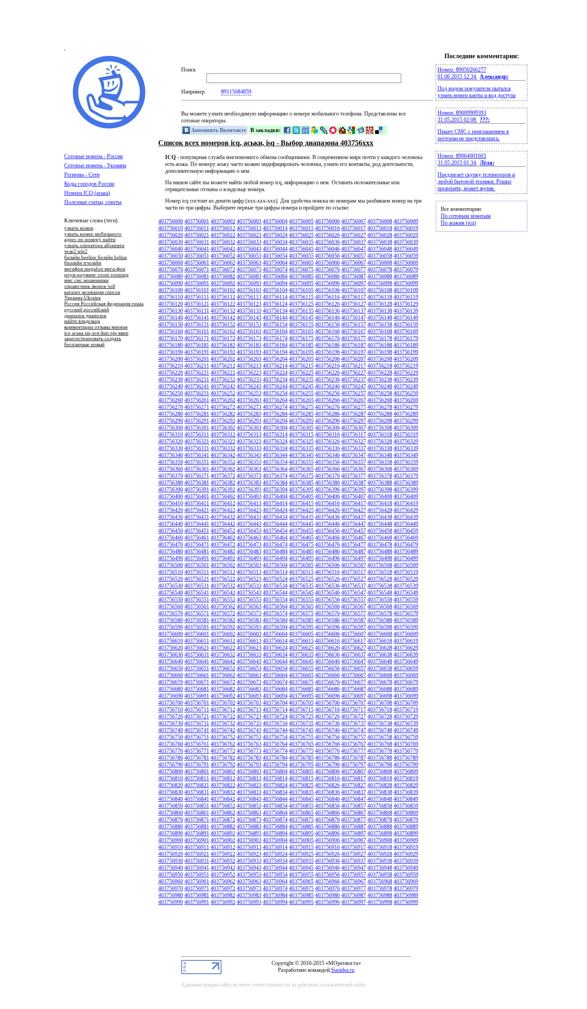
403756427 (353, 510)
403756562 (222, 606)
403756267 (353, 400)
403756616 (327, 641)
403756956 (327, 874)
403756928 (379, 854)
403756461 (196, 538)
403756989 (405, 895)
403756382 (222, 483)
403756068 (379, 262)
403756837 (353, 792)
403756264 (275, 400)
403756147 (353, 317)
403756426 (327, 510)
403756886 (327, 826)
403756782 (222, 758)
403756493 (249, 558)
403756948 (379, 868)
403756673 (249, 682)
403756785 (301, 758)
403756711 (196, 709)
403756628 (379, 648)
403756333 (249, 448)
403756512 (222, 572)
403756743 (249, 730)
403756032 (222, 242)
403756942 (222, 868)
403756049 (405, 249)
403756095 (301, 283)
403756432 (222, 517)
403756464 (275, 538)
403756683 (249, 689)
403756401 (196, 496)
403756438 (379, 517)
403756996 (327, 902)
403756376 (327, 476)
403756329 (405, 441)
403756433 (249, 517)
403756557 (353, 599)
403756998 (379, 902)
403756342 (222, 455)
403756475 (301, 544)
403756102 (222, 290)
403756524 (275, 579)
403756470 (170, 544)
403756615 (301, 641)
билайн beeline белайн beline (95, 257)
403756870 (170, 819)
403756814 (275, 778)
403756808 (379, 771)
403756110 (170, 297)
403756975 (301, 888)
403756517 (353, 572)
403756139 (405, 311)
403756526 (327, 579)
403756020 (170, 235)
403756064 (275, 262)
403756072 (222, 269)
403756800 (170, 771)
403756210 (170, 366)
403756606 (327, 634)
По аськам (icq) (458, 223)
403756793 (249, 764)
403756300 (170, 428)
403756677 (353, 682)
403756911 (196, 847)
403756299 (405, 421)
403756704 (275, 703)
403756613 (249, 641)
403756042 (222, 249)
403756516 (327, 572)
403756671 (196, 682)
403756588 (379, 620)
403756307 (353, 428)
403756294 (275, 421)
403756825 (301, 785)
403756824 (275, 785)
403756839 (405, 792)
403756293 (249, 421)
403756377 (353, 476)
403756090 (170, 283)
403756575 (301, 613)
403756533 (249, 586)
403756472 (222, 544)
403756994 (275, 902)
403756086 (327, 276)
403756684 (275, 689)
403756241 (196, 386)
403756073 (249, 269)
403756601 (196, 634)
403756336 (327, 448)
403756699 (405, 696)
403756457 (353, 531)
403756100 (170, 290)
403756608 (379, 634)
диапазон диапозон (85, 316)
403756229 (405, 372)
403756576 (327, 613)
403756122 (222, 304)
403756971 (196, 888)
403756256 (327, 393)
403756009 (405, 221)
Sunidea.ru (342, 970)
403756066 (327, 262)
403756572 (222, 613)
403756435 (301, 517)
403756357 (353, 462)
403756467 (353, 538)
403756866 (327, 813)
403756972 (222, 888)
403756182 (222, 345)
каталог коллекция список (92, 292)
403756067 (353, 262)
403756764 (275, 744)
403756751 (196, 737)
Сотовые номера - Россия (93, 156)
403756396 (327, 489)
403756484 (275, 551)
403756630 (170, 654)
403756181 (196, 345)
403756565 (301, 606)
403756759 (405, 737)
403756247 (353, 386)
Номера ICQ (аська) (87, 193)
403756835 (301, 792)
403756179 (405, 338)
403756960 (170, 881)
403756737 (353, 723)
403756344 (275, 455)
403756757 (353, 737)
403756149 (405, 317)
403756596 (327, 627)
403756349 (405, 455)
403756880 (170, 826)
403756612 (222, 641)
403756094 (275, 283)
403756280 (170, 414)
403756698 (379, 696)
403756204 (275, 359)
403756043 (249, 249)
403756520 (170, 579)
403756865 (301, 813)
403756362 (222, 469)
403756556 (327, 599)
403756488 (379, 551)
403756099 (405, 283)
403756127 (353, 304)
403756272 (222, 407)
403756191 (196, 352)
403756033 (249, 242)
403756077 (353, 269)
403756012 (222, 228)
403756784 (275, 758)
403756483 (249, 551)
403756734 (275, 723)
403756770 (170, 751)
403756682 (222, 689)
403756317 (353, 434)
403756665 (301, 675)
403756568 (379, 606)
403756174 (275, 338)
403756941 (196, 868)
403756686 (327, 689)
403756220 (170, 372)
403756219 (405, 366)
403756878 (379, 819)
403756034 (275, 242)
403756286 (327, 414)
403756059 (405, 256)
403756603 (249, 634)
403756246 (327, 386)
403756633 (249, 654)
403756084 (275, 276)
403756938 (379, 861)
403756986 (327, 895)
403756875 (301, 819)
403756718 (379, 709)
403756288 (379, 414)
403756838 (379, 792)
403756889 (405, 826)
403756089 (405, 276)
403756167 (353, 331)
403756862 (222, 813)
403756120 (170, 304)
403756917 (353, 847)
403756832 (222, 792)
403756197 (353, 352)
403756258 (379, 393)
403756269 (405, 400)
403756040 (170, 249)
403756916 (327, 847)
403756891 (196, 833)
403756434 (275, 517)
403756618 (379, 641)
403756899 (405, 833)
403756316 (327, 434)
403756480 (170, 551)
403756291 (196, 421)
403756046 (327, 249)
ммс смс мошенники (86, 280)
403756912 (222, 847)
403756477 (353, 544)
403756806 (327, 771)
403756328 (379, 441)
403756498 (379, 558)
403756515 (301, 572)
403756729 (405, 716)
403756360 (170, 469)
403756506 (327, 565)
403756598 (379, 627)
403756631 (196, 654)
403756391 (196, 489)
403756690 (170, 696)
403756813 (249, 778)
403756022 (222, 235)
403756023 (249, 235)
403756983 (249, 895)
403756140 (170, 317)
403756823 (249, 785)
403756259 (405, 393)
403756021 (196, 235)
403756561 (196, 606)
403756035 (301, 242)
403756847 (353, 799)
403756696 (327, 696)
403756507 (353, 565)
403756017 (353, 228)
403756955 (301, 874)
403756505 (301, 565)
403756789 (405, 758)
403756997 (353, 902)
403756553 (249, 599)
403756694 (275, 696)
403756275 (301, 407)
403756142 (222, 317)
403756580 (170, 620)
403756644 (275, 661)
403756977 (353, 888)
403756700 (170, 703)
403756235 (301, 379)
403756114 (275, 297)
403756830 (170, 792)
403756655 (301, 668)
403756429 (405, 510)
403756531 (196, 586)
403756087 (353, 276)
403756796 (327, 764)
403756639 (405, 654)
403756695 (301, 696)
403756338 (379, 448)
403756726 (327, 716)
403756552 (222, 599)
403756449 (405, 524)
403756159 (405, 324)
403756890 (170, 833)
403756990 (170, 902)
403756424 (275, 510)
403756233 (249, 379)
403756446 (327, 524)
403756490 (170, 558)
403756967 (353, 881)
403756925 (301, 854)
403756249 (405, 386)
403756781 (196, 758)
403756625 (301, 648)
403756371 (196, 476)
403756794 (275, 764)
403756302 (222, 428)
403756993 (249, 902)
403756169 (405, 331)
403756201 (196, 359)
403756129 (405, 304)
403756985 (301, 895)
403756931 (196, 861)
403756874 (275, 819)
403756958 (379, 874)
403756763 (249, 744)
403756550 (170, 599)
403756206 (327, 359)
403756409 (405, 496)
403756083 (249, 276)
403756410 (170, 503)
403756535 (301, 586)
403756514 (275, 572)
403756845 (301, 799)
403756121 (196, 304)
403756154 (275, 324)
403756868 (379, 813)
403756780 (170, 758)
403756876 (327, 819)
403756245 (301, 386)
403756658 (379, 668)
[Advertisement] (293, 29)
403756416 (327, 503)
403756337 (353, 448)
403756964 (275, 881)
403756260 (170, 400)
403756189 (405, 345)
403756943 (249, 868)
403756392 (222, 489)
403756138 (379, 311)
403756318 (379, 434)
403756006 (327, 221)
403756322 (222, 441)
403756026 (327, 235)
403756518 (379, 572)
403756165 (301, 331)
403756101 (196, 290)
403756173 (249, 338)
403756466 (327, 538)
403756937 (353, 861)
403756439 (405, 517)
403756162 (222, 331)
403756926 (327, 854)
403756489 (405, 551)
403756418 (379, 503)
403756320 (170, 441)
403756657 (353, 668)
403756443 (249, 524)
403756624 (275, 648)
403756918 (379, 847)
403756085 (301, 276)
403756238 (379, 379)
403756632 (222, 654)
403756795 (301, 764)
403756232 (222, 379)
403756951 (196, 874)
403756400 (170, 496)
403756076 (327, 269)
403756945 (301, 868)
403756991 (196, 902)
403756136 (327, 311)
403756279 (405, 407)
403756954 (275, 874)
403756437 (353, 517)
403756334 (275, 448)
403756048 (379, 249)
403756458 (379, 531)
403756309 (405, 428)
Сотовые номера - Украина (95, 165)
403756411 (196, 503)
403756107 (353, 290)
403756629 (405, 648)
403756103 (249, 290)
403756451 (196, 531)
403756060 (170, 262)
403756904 (275, 840)
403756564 (275, 606)
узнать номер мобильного (93, 234)
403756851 (196, 806)
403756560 (170, 606)
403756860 (170, 813)
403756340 (170, 455)
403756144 (275, 317)
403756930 (170, 861)
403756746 (327, 730)
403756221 (196, 372)
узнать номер (79, 228)
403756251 (196, 393)
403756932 (222, 861)
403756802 (222, 771)
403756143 (249, 317)
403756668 (379, 675)
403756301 (196, 428)
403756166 (327, 331)
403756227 (353, 372)
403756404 (275, 496)
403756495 (301, 558)
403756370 (170, 476)
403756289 (405, 414)
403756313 (249, 434)
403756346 (327, 455)
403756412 (222, 503)
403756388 (379, 483)
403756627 (353, 648)
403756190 (170, 352)
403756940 (170, 868)
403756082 (222, 276)
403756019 (405, 228)
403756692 (222, 696)
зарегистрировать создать (92, 339)
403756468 (379, 538)
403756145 (301, 317)
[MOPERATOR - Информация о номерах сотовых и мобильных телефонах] (110, 128)
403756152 (222, 324)
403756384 (275, 483)
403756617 (353, 641)
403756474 (275, 544)
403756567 (353, 606)
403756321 (196, 441)
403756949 (405, 868)
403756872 (222, 819)
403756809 (405, 771)
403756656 (327, 668)
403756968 (379, 881)
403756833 (249, 792)
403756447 (353, 524)
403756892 (222, 833)
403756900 (170, 840)
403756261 (196, 400)
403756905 (301, 840)
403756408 (379, 496)
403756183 (249, 345)
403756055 (301, 256)
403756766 (327, 744)
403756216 (327, 366)
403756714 (275, 709)
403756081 (196, 276)
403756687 (353, 689)
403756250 (170, 393)
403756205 (301, 359)
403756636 (327, 654)
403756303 (249, 428)
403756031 (196, 242)
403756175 (301, 338)
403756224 (275, 372)
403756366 (327, 469)
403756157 (353, 324)
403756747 (353, 730)
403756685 (301, 689)
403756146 (327, 317)
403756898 (379, 833)
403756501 (196, 565)
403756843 (249, 799)
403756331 (196, 448)
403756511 (196, 572)
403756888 (379, 826)
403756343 (249, 455)
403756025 (301, 235)
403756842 (222, 799)
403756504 (275, 565)
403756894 (275, 833)
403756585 (301, 620)
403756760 (170, 744)
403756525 (301, 579)
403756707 (353, 703)
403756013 (249, 228)
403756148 (379, 317)
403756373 (249, 476)
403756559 (405, 599)
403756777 (353, 751)
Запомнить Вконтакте (218, 130)
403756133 (249, 311)
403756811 (196, 778)
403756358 (379, 462)
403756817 (353, 778)
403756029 (405, 235)
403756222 (222, 372)
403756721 (196, 716)
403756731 (196, 723)
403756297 (353, 421)
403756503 (249, 565)
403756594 (275, 627)
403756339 (405, 448)
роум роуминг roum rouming (96, 275)
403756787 (353, 758)
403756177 (353, 338)
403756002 (222, 221)
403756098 (379, 283)
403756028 (379, 235)
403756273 (249, 407)
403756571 (196, 613)
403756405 (301, 496)
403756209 (405, 359)
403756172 (222, 338)
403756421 (196, 510)
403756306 (327, 428)
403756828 (379, 785)
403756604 (275, 634)
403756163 (249, 331)
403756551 (196, 599)
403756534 (275, 586)
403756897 (353, 833)
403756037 (353, 242)
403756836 (327, 792)
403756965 (301, 881)
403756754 (275, 737)
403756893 (249, 833)
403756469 (405, 538)
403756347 (353, 455)
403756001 (196, 221)
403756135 (301, 311)
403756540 (170, 593)
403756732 (222, 723)
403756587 (353, 620)
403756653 (249, 668)
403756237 (353, 379)
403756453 (249, 531)
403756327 (353, 441)
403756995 (301, 902)
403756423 (249, 510)
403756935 (301, 861)
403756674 (275, 682)
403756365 (301, 469)
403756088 (379, 276)
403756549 (405, 593)
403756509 (405, 565)
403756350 (170, 462)
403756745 (301, 730)
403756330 (170, 448)
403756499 (405, 558)
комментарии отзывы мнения (95, 327)
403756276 (327, 407)
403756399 (405, 489)
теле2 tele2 (76, 252)
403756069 (405, 262)
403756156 (327, 324)
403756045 (301, 249)
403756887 (353, 826)
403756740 (170, 730)
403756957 (353, 874)
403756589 (405, 620)
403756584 (275, 620)
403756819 (405, 778)
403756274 (275, 407)
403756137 (353, 311)
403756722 (222, 716)
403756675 (301, 682)
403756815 (301, 778)
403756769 (405, 744)
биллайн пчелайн (82, 263)
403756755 (301, 737)
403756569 (405, 606)
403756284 (275, 414)
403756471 (196, 544)
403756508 (379, 565)
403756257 (353, 393)
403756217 (353, 366)
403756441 (196, 524)
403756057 (353, 256)
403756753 (249, 737)
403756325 (301, 441)
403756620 (170, 648)
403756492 (222, 558)
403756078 (379, 269)
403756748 (379, 730)
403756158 (379, 324)
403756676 (327, 682)
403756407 (353, 496)
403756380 (170, 483)
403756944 (275, 868)
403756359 (405, 462)
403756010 (170, 228)
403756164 (275, 331)
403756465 (301, 538)
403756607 (353, 634)
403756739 (405, 723)
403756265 (301, 400)
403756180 (170, 345)
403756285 (301, 414)
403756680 (170, 689)
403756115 (301, 297)
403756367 (353, 469)
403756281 (196, 414)
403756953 (249, 874)
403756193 (249, 352)
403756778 (379, 751)
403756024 (275, 235)
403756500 (170, 565)
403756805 (301, 771)
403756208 (379, 359)
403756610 (170, 641)
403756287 (353, 414)
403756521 (196, 579)
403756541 (196, 593)
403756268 (379, 400)
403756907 (353, 840)
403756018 (379, 228)
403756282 (222, 414)
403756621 (196, 648)
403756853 (249, 806)
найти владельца (82, 321)
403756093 (249, 283)
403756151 (196, 324)
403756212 (222, 366)
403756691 (196, 696)
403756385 (301, 483)
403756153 (249, 324)
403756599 (405, 627)
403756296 (327, 421)
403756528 (379, 579)
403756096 (327, 283)
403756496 (327, 558)
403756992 (222, 902)
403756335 (301, 448)
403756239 (405, 379)
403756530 (170, 586)
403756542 (222, 593)
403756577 (353, 613)
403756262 (222, 400)
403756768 (379, 744)
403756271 (196, 407)
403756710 (170, 709)
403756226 (327, 372)
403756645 (301, 661)
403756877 (353, 819)
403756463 (249, 538)
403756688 (379, 689)
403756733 (249, 723)
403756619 (405, 641)
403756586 (327, 620)
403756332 (222, 448)
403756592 (222, 627)
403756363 (249, 469)
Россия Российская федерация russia (104, 304)
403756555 (301, 599)
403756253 (249, 393)
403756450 (170, 531)
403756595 (301, 627)
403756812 (222, 778)
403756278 (379, 407)
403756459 (405, 531)
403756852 (222, 806)
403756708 (379, 703)
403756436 (327, 517)
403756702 (222, 703)
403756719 (405, 709)
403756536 (327, 586)
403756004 (275, 221)
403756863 (249, 813)
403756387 (353, 483)
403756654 (275, 668)
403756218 (379, 366)
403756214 (275, 366)
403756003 (249, 221)
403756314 (275, 434)
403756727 (353, 716)
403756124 (275, 304)
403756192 (222, 352)
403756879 (405, 819)
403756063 (249, 262)
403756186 (327, 345)
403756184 (275, 345)
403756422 (222, 510)
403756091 (196, 283)
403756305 (301, 428)
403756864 (275, 813)
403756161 (196, 331)
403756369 (405, 469)
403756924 (275, 854)
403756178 (379, 338)
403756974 (275, 888)
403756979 (405, 888)
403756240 (170, 386)
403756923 (249, 854)
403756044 (275, 249)
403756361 (196, 469)
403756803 (249, 771)
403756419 (405, 503)
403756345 (301, 455)
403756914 (275, 847)
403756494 (275, 558)
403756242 (222, 386)
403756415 (301, 503)
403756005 (301, 221)
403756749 (405, 730)
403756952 (222, 874)
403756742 (222, 730)
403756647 (353, 661)
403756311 (196, 434)
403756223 (249, 372)
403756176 (327, 338)
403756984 (275, 895)
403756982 (222, 895)
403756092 (222, 283)
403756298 (379, 421)
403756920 (170, 854)
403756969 (405, 881)
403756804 (275, 771)
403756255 (301, 393)
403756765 (301, 744)
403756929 (405, 854)
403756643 (249, 661)
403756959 (405, 874)
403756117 (353, 297)
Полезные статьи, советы (93, 202)
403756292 (222, 421)
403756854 (275, 806)
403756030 (170, 242)
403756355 (301, 462)
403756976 (327, 888)
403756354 (275, 462)
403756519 (405, 572)
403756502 (222, 565)
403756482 (222, 551)
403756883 (249, 826)
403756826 (327, 785)
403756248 (379, 386)
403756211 (196, 366)
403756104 (275, 290)
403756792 (222, 764)
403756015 (301, 228)
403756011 (196, 228)
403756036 (327, 242)
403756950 (170, 874)
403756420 (170, 510)
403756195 (301, 352)
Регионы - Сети (82, 174)
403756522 (222, 579)
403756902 (222, 840)
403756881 (196, 826)
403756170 (170, 338)
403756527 (353, 579)
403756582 (222, 620)
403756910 (170, 847)
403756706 (327, 703)
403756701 (196, 703)
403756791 (196, 764)
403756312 (222, 434)
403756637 (353, 654)
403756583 (249, 620)
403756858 (379, 806)
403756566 (327, 606)
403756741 (196, 730)
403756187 (353, 345)
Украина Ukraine (82, 298)
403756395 (301, 489)
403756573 (249, 613)
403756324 (275, 441)
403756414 (275, 503)
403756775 (301, 751)
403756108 (379, 290)
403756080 (170, 276)
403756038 (379, 242)
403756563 (249, 606)
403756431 (196, 517)
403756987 (353, 895)
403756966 (327, 881)
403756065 (301, 262)
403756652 (222, 668)
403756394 (275, 489)
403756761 (196, 744)
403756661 (196, 675)
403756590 (170, 627)
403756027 (353, 235)
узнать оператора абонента (94, 246)
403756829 (405, 785)
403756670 (170, 682)
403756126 (327, 304)
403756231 (196, 379)
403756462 (222, 538)
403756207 (353, 359)
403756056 (327, 256)
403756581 (196, 620)
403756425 (301, 510)
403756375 (301, 476)
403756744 (275, 730)
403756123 (249, 304)
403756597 (353, 627)
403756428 (379, 510)
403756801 (196, 771)
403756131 (196, 311)
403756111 (196, 297)
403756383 (249, 483)
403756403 (249, 496)
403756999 (405, 902)
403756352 (222, 462)
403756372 (222, 476)
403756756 (327, 737)
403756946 (327, 868)
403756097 (353, 283)
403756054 (275, 256)
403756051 (196, 256)
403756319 (405, 434)
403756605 (301, 634)
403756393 (249, 489)
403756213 (249, 366)
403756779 (405, 751)
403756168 (379, 331)
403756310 (170, 434)
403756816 (327, 778)
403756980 (170, 895)
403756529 (405, 579)
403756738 (379, 723)
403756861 (196, 813)
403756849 (405, 799)
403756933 (249, 861)
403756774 (275, 751)
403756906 (327, 840)
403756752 (222, 737)
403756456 (327, 531)
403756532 (222, 586)
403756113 (249, 297)
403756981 (196, 895)
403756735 (301, 723)
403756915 (301, 847)
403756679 (405, 682)
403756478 (379, 544)
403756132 (222, 311)
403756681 (196, 689)
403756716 (327, 709)
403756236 (327, 379)
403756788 (379, 758)
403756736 (327, 723)
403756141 (196, 317)
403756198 (379, 352)
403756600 (170, 634)
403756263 (249, 400)
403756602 (222, 634)
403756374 (275, 476)
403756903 (249, 840)
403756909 (405, 840)
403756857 (353, 806)
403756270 (170, 407)
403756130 (170, 311)
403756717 (353, 709)
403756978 (379, 888)
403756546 (327, 593)
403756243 (249, 386)
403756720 (170, 716)
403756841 (196, 799)
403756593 (249, 627)
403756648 (379, 661)
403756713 (249, 709)
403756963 (249, 881)
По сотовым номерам (466, 216)
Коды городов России (89, 184)
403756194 (275, 352)
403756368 (379, 469)
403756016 (327, 228)
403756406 (327, 496)
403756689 (405, 689)
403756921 (196, 854)
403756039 (405, 242)
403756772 (222, 751)
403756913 (249, 847)
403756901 (196, 840)
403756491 (196, 558)
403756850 (170, 806)
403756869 (405, 813)
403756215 (301, 366)
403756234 (275, 379)
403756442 (222, 524)
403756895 (301, 833)
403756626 (327, 648)
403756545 (301, 593)
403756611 (196, 641)
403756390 (170, 489)
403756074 (275, 269)
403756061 (196, 262)
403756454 (275, 531)
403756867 (353, 813)
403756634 (275, 654)
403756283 (249, 414)
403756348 (379, 455)
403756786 (327, 758)
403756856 (327, 806)
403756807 (353, 771)
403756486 (327, 551)
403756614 (275, 641)
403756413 (249, 503)
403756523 (249, 579)
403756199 (405, 352)
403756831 (196, 792)
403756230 (170, 379)
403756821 (196, 785)
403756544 (275, 593)
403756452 (222, 531)
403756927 (353, 854)
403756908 (379, 840)
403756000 (170, 221)
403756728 (379, 716)
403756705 (301, 703)
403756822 (222, 785)
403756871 (196, 819)
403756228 (379, 372)
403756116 (327, 297)
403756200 (170, 359)
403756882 (222, 826)
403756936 (327, 861)
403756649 (405, 661)
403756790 (170, 764)
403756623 (249, 648)
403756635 (301, 654)
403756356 (327, 462)
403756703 (249, 703)
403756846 (327, 799)
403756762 (222, 744)
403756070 (170, 269)
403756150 (170, 324)
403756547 (353, 593)
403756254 (275, 393)
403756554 (275, 599)
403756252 (222, 393)
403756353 (249, 462)
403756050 (170, 256)
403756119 (405, 297)
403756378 (379, 476)
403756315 (301, 434)
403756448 (379, 524)
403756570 (170, 613)
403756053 (249, 256)
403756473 (249, 544)
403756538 (379, 586)
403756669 (405, 675)
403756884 (275, 826)
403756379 (405, 476)
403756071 (196, 269)
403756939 (405, 861)
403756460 (170, 538)
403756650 (170, 668)
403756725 (301, 716)
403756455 (301, 531)
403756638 (379, 654)
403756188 (379, 345)
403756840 (170, 799)
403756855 (301, 806)
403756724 (275, 716)
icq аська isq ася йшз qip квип (96, 333)
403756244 (275, 386)
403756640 (170, 661)
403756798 (379, 764)
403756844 (275, 799)
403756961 (196, 881)
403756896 (327, 833)
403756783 (249, 758)
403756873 (249, 819)
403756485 (301, 551)
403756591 (196, 627)
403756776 (327, 751)
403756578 (379, 613)
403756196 (327, 352)
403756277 (353, 407)
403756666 (327, 675)
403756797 (353, 764)
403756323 (249, 441)
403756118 (379, 297)
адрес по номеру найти (90, 240)
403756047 (353, 249)
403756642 (222, 661)
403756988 (379, 895)
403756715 (301, 709)
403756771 (196, 751)
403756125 (301, 304)
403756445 (301, 524)
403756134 (275, 311)
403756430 (170, 517)
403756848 (379, 799)
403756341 (196, 455)
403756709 (405, 703)
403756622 (222, 648)
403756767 (353, 744)
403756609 (405, 634)
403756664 (275, 675)
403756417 (353, 503)
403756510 (170, 572)
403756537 (353, 586)
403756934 (275, 861)
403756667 (353, 675)
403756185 (301, 345)
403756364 (275, 469)
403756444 (275, 524)
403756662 (222, 675)
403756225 (301, 372)
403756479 (405, 544)
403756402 (222, 496)
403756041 (196, 249)
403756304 (275, 428)
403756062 (222, 262)
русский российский (86, 310)
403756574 (275, 613)
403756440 (170, 524)
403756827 (353, 785)
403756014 (275, 228)
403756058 (379, 256)
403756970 (170, 888)
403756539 (405, 586)
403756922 (222, 854)
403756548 (379, 593)
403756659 (405, 668)
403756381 (196, 483)
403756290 (170, 421)
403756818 (379, 778)
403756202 (222, 359)
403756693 (249, 696)
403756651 (196, 668)
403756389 (405, 483)
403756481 (196, 551)
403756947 (353, 868)
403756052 (222, 256)
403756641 (196, 661)
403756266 (327, 400)
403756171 (196, 338)
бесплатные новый (84, 345)
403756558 (379, 599)
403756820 (170, 785)
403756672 (222, 682)
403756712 (222, 709)
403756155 (301, 324)
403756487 (353, 551)
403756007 (353, 221)
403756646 (327, 661)
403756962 (222, 881)
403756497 (353, 558)
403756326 (327, 441)
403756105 (301, 290)
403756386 (327, 483)
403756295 (301, 421)
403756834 (275, 792)
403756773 (249, 751)
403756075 (301, 269)
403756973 (249, 888)
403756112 (222, 297)
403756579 (405, 613)
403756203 (249, 359)
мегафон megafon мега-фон (94, 269)
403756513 (249, 572)
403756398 (379, 489)
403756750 (170, 737)
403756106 (327, 290)
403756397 (353, 489)
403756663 (249, 675)
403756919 (405, 847)
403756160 (170, 331)
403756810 (170, 778)
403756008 (379, 221)
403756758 (379, 737)
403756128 (379, 304)
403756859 (405, 806)
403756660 (170, 675)
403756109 (405, 290)
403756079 (405, 269)
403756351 (196, 462)
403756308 (379, 428)
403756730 (170, 723)
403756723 (249, 716)
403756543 (249, 593)
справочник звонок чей (89, 286)
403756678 (379, 682)
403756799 (405, 764)
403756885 (301, 826)
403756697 (353, 696)
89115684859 (236, 91)
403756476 (327, 544)
